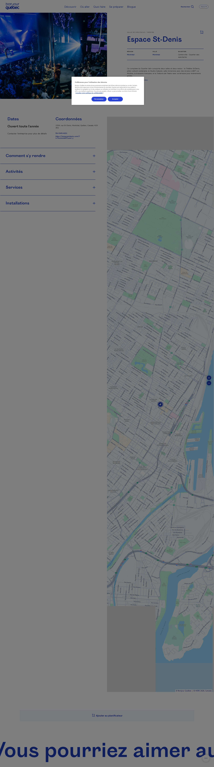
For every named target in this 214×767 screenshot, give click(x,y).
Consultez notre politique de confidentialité (89, 93)
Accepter (115, 99)
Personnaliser (99, 99)
